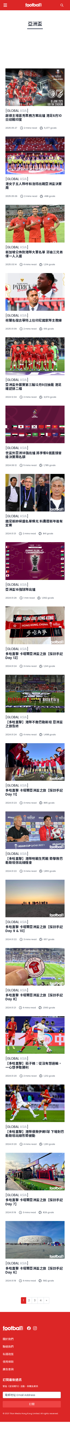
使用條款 (8, 1362)
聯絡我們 (8, 1347)
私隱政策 (8, 1354)
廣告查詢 (8, 1369)
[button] (5, 5)
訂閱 (31, 1404)
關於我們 (8, 1339)
